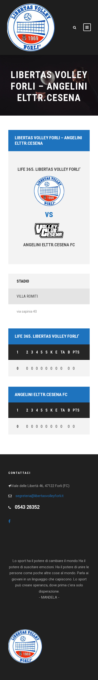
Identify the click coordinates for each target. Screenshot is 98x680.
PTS (76, 352)
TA (62, 352)
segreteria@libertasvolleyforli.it (39, 496)
